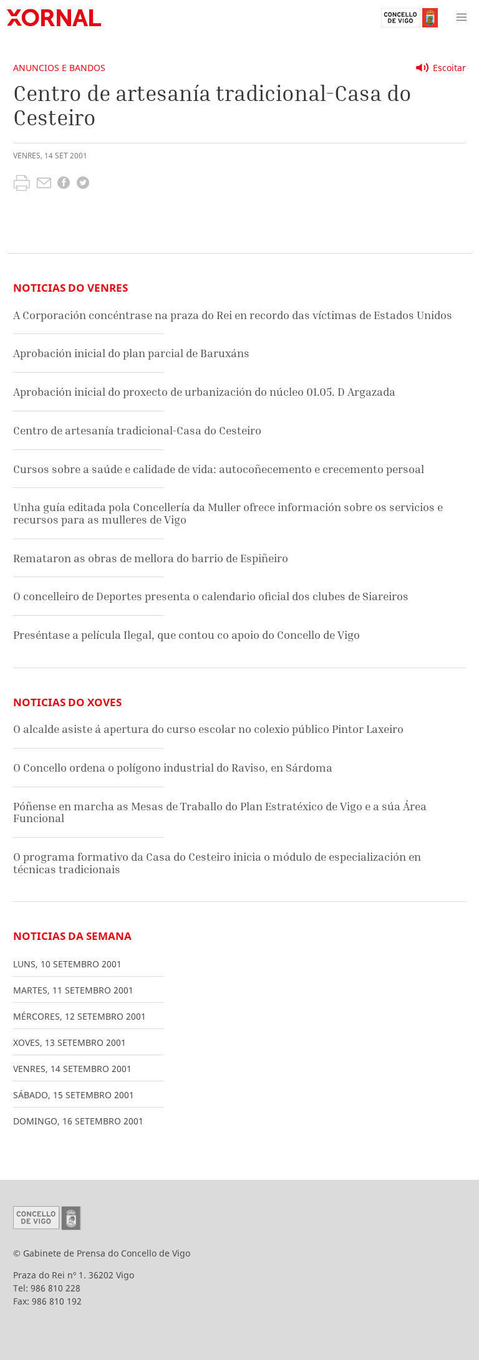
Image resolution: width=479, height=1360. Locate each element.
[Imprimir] (21, 184)
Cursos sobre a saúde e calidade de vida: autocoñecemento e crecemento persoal (218, 469)
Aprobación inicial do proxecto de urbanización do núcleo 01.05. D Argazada (204, 391)
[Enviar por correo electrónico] (44, 184)
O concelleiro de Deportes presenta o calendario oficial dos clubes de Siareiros (211, 596)
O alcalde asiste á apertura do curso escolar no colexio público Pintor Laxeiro (208, 728)
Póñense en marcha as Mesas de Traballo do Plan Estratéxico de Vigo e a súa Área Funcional (220, 812)
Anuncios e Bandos (59, 68)
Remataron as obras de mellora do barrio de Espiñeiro (150, 558)
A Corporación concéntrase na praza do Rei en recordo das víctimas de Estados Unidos (232, 315)
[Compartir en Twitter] (83, 184)
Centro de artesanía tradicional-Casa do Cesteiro (137, 430)
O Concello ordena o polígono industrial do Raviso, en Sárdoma (172, 767)
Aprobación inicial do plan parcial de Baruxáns (131, 353)
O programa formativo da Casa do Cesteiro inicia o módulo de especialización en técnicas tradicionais (217, 863)
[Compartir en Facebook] (63, 184)
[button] (461, 17)
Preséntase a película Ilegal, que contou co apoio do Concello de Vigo (186, 634)
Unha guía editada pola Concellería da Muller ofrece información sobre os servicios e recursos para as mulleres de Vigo (228, 513)
